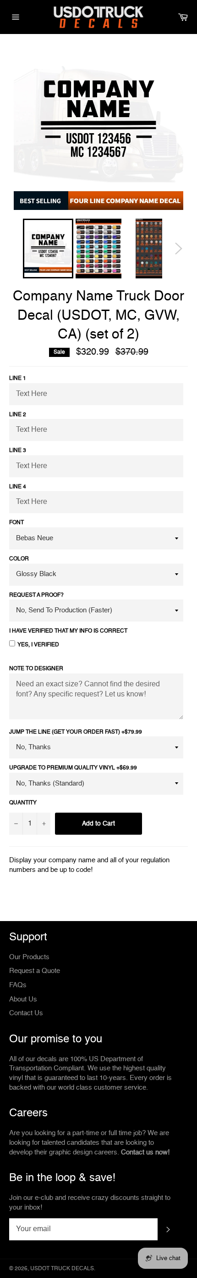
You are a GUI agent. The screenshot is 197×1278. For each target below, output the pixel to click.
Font (16, 523)
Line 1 (17, 378)
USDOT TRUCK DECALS (62, 1269)
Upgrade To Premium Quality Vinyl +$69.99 (73, 768)
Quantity (23, 803)
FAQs (18, 985)
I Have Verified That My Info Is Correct (68, 631)
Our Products (29, 957)
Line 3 (17, 450)
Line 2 (17, 415)
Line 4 (17, 487)
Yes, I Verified (38, 645)
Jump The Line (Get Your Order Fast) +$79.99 (75, 732)
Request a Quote (34, 970)
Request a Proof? (36, 595)
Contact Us (26, 1013)
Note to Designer (36, 669)
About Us (23, 999)
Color (19, 559)
